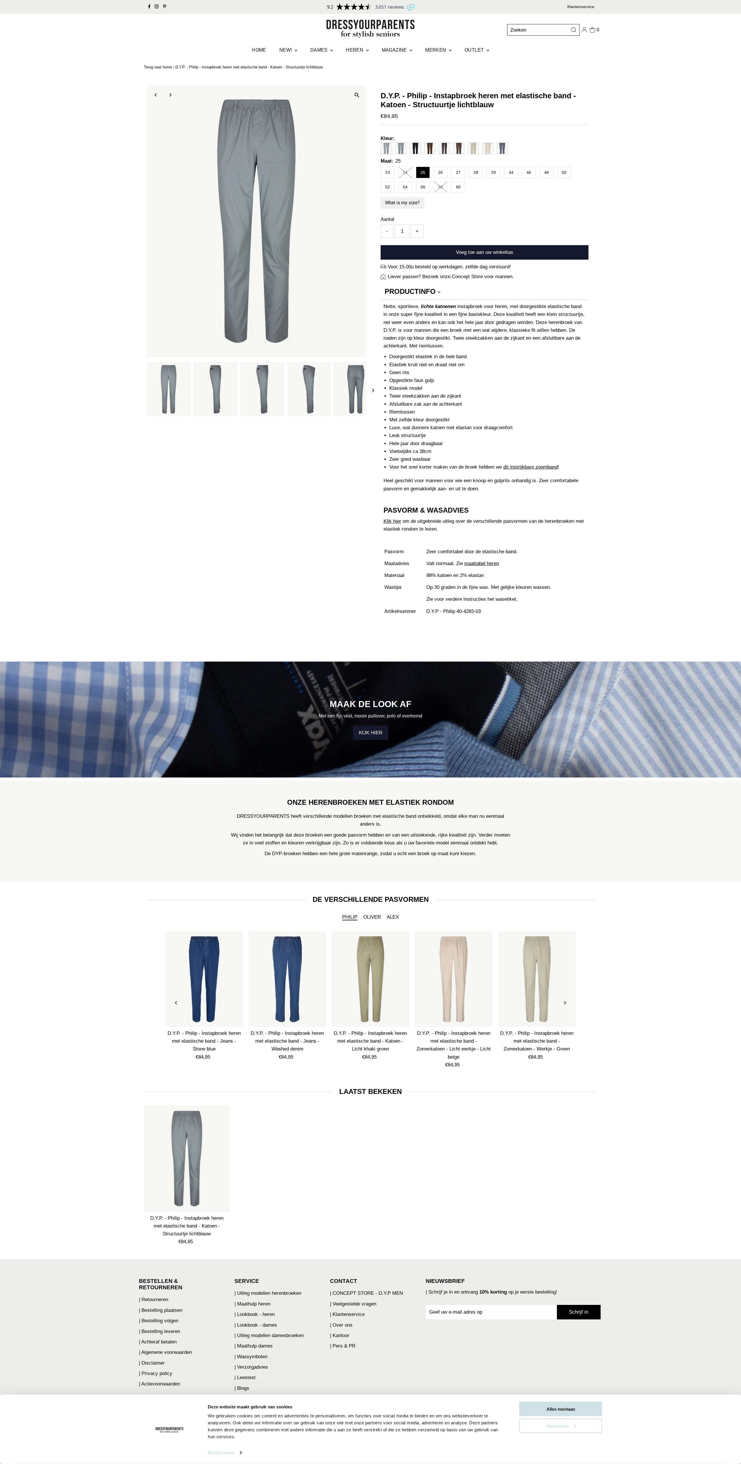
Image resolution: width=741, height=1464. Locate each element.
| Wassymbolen (250, 1356)
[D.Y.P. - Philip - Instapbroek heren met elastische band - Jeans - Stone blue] (204, 979)
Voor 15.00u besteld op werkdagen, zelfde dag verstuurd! (449, 267)
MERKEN (436, 50)
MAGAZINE (395, 50)
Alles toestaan (560, 1409)
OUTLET (475, 50)
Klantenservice (580, 6)
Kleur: (388, 138)
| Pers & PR (342, 1346)
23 (387, 172)
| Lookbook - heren (254, 1314)
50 (564, 172)
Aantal (387, 219)
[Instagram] (156, 7)
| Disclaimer (152, 1363)
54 (405, 187)
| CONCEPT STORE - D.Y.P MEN (366, 1293)
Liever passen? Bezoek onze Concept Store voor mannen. (451, 276)
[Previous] (156, 94)
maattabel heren (481, 563)
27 (458, 172)
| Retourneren (153, 1299)
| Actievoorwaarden (159, 1384)
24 (405, 172)
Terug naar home (158, 67)
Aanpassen (557, 1425)
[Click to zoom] (356, 94)
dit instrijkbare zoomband (530, 467)
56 (423, 187)
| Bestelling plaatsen (160, 1310)
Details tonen (221, 1452)
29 (493, 172)
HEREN (355, 50)
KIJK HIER (370, 732)
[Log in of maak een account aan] (584, 29)
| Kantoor (339, 1335)
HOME (259, 50)
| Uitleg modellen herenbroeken (267, 1293)
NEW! (286, 50)
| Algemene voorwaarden (165, 1352)
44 (511, 172)
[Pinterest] (165, 7)
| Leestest (245, 1377)
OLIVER (372, 917)
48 (546, 172)
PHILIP (349, 917)
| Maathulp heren (252, 1304)
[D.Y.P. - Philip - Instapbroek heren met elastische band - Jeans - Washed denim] (287, 979)
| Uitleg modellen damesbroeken (269, 1335)
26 (440, 172)
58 (440, 187)
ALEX (393, 917)
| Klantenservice (347, 1314)
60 (458, 187)
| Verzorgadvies (251, 1367)
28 (476, 172)
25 (423, 172)
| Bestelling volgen (158, 1320)
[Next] (170, 94)
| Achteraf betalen (158, 1342)
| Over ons (341, 1325)
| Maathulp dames (253, 1346)
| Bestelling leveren (159, 1331)
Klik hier (392, 521)
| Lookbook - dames (255, 1325)
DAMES (319, 50)
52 (387, 187)
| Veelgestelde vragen (353, 1304)
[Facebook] (149, 7)
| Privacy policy (155, 1373)
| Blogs (241, 1388)
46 (529, 172)
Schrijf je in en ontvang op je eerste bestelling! (492, 1292)
